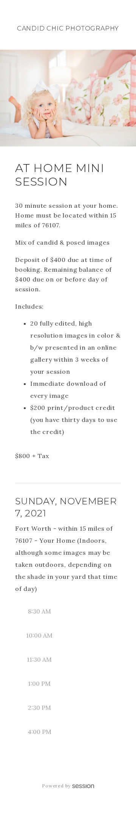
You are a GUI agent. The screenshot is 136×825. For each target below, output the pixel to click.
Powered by (56, 785)
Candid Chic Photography (68, 28)
